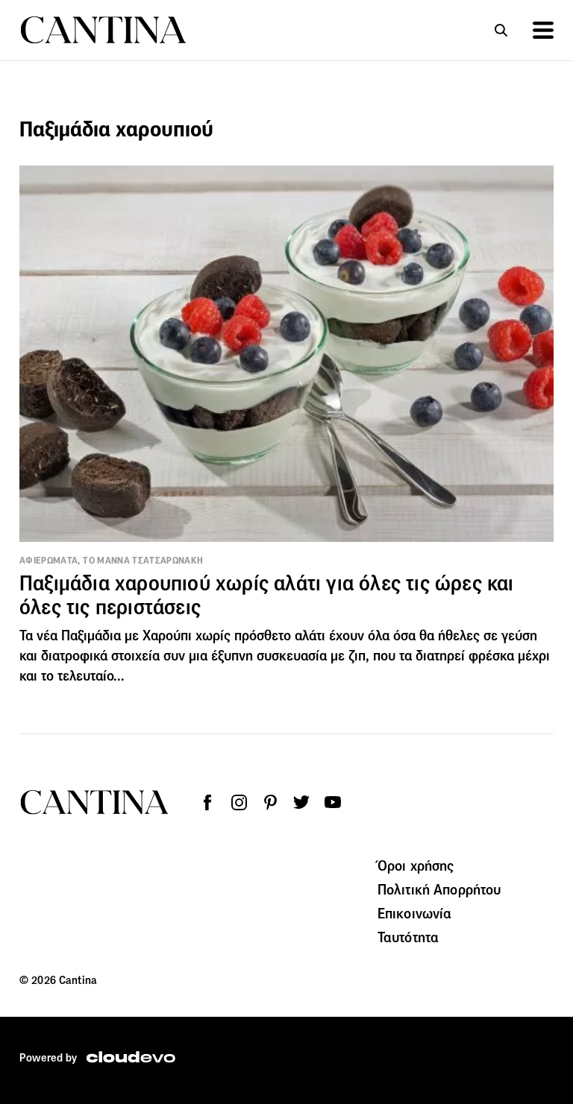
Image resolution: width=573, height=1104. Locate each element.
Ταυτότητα (408, 937)
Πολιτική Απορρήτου (439, 889)
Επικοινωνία (415, 913)
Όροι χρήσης (416, 865)
